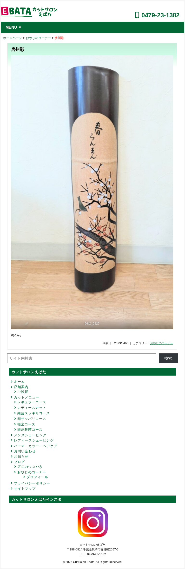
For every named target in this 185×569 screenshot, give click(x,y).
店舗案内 (21, 387)
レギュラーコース (31, 402)
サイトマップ (25, 488)
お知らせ (21, 456)
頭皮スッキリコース (33, 413)
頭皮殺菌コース (30, 429)
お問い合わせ (25, 451)
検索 (168, 358)
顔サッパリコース (31, 419)
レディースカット (31, 408)
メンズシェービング (30, 435)
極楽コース (26, 424)
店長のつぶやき (30, 467)
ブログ (19, 462)
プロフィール (37, 477)
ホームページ (12, 38)
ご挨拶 (22, 392)
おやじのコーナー (38, 38)
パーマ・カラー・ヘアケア (35, 446)
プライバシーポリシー (32, 483)
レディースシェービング (34, 440)
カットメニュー (26, 397)
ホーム (19, 382)
